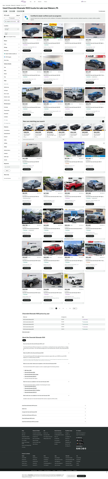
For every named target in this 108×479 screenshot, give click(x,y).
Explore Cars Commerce (80, 432)
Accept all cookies (81, 475)
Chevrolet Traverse (69, 461)
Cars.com (58, 474)
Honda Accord (35, 461)
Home (4, 5)
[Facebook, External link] (79, 448)
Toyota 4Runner (24, 465)
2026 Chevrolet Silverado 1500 (28, 319)
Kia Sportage (79, 457)
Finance (45, 1)
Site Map (56, 444)
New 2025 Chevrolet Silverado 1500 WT (27, 135)
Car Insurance (57, 440)
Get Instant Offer (47, 434)
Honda (34, 455)
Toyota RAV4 (24, 457)
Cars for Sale (8, 5)
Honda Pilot (35, 463)
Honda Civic (35, 459)
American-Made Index (36, 442)
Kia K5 (78, 463)
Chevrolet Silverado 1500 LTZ (31, 392)
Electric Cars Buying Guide (26, 445)
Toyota (23, 455)
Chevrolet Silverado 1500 (70, 459)
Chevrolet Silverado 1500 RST (31, 388)
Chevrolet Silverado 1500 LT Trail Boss (32, 390)
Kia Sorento (79, 459)
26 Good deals (85, 324)
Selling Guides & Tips (47, 438)
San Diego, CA (67, 445)
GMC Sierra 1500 (28, 370)
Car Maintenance (57, 442)
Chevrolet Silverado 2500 (30, 372)
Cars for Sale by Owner (26, 438)
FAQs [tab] (24, 340)
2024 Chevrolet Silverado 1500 (28, 324)
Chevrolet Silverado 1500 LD (30, 376)
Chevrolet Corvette (69, 457)
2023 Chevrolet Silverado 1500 (28, 326)
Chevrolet (18, 5)
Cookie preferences (71, 475)
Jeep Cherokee (57, 465)
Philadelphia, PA (68, 442)
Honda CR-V (35, 457)
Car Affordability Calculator (59, 434)
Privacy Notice (30, 474)
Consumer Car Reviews (37, 432)
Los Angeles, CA (68, 436)
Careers (54, 470)
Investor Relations (47, 470)
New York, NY (67, 444)
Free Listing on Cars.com (48, 436)
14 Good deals (85, 321)
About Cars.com (34, 470)
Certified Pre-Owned (25, 436)
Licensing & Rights (60, 470)
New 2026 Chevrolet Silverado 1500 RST (38, 135)
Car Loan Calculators (58, 432)
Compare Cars (35, 436)
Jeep (55, 455)
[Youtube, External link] (81, 448)
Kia (77, 455)
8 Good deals (85, 329)
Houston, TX (67, 434)
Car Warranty (57, 438)
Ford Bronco (46, 459)
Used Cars (23, 432)
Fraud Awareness (69, 470)
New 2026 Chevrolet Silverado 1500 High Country (51, 135)
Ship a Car (56, 436)
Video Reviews (35, 444)
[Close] (107, 472)
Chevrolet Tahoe (68, 463)
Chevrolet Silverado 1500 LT (30, 386)
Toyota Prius (24, 459)
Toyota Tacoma (24, 461)
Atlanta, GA (67, 440)
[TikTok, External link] (77, 448)
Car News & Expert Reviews (37, 434)
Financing (23, 447)
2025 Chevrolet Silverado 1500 (28, 321)
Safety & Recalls (35, 440)
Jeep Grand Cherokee (58, 459)
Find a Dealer (24, 440)
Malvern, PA (13, 5)
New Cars (23, 434)
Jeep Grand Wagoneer (59, 463)
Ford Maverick (46, 457)
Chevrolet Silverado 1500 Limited (31, 374)
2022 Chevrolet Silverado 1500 (28, 329)
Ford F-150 (46, 461)
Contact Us (40, 470)
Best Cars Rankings (36, 438)
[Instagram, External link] (83, 448)
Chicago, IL (67, 432)
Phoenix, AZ (67, 438)
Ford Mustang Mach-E (47, 463)
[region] (54, 475)
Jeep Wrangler (57, 457)
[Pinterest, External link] (85, 448)
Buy (30, 1)
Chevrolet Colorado (69, 465)
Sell (34, 1)
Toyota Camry (24, 463)
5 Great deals (85, 319)
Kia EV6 (78, 465)
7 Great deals (85, 326)
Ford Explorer (46, 465)
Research (39, 1)
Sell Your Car (46, 432)
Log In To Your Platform (80, 434)
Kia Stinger (78, 461)
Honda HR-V (35, 465)
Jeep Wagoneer (57, 461)
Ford (44, 455)
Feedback (75, 470)
